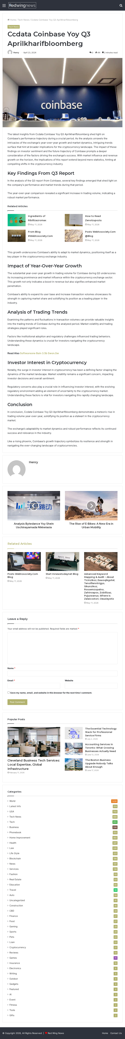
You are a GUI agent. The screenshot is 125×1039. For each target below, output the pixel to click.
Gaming (13, 926)
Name (11, 668)
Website (69, 680)
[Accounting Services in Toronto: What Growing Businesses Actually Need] (74, 749)
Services (14, 869)
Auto (11, 895)
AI (10, 994)
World (12, 801)
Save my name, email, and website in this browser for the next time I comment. (51, 692)
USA (11, 811)
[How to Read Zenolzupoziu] (74, 220)
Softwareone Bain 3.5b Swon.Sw (39, 353)
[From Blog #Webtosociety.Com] (17, 236)
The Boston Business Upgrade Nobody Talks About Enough (99, 763)
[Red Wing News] (22, 5)
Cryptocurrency (17, 947)
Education (14, 884)
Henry (16, 52)
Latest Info (15, 806)
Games (13, 958)
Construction (16, 905)
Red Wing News (56, 1033)
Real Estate (15, 879)
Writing (13, 973)
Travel (12, 890)
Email (11, 680)
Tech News (23, 19)
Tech (12, 822)
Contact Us (116, 1033)
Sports (12, 931)
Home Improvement (19, 837)
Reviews (13, 952)
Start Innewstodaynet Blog (62, 574)
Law (11, 848)
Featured (14, 989)
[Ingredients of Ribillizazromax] (17, 220)
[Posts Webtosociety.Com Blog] (24, 561)
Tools (12, 1010)
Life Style (14, 853)
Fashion (13, 874)
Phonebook (15, 832)
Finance (13, 916)
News (12, 863)
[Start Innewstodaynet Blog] (62, 561)
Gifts (11, 1015)
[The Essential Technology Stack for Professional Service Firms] (74, 733)
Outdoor (13, 978)
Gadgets (13, 984)
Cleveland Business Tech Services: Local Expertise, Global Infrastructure (33, 764)
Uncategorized (17, 900)
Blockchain (15, 858)
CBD (11, 910)
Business (14, 827)
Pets (11, 937)
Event (12, 999)
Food (11, 921)
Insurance (14, 963)
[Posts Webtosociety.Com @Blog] (74, 236)
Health (12, 843)
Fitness (13, 1005)
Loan (12, 942)
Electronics (15, 968)
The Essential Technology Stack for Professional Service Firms (101, 732)
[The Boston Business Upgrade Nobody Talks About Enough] (74, 764)
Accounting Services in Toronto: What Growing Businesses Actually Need (100, 748)
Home (12, 19)
